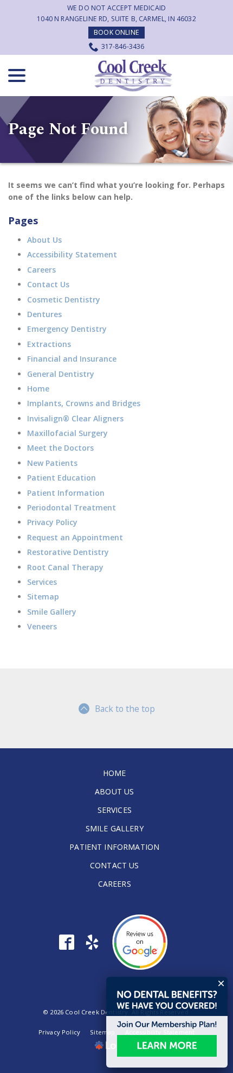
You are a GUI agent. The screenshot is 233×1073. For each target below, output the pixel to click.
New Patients (52, 463)
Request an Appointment (75, 537)
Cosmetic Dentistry (63, 299)
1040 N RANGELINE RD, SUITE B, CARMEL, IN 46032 (116, 18)
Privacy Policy (52, 522)
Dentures (44, 314)
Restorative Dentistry (68, 552)
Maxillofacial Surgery (67, 433)
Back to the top (125, 709)
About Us (44, 240)
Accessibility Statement (72, 254)
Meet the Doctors (60, 448)
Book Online (116, 32)
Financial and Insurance (71, 359)
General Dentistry (60, 374)
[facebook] (67, 942)
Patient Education (61, 477)
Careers (41, 269)
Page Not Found (68, 129)
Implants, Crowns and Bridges (83, 403)
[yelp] (92, 942)
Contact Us (48, 284)
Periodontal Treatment (71, 507)
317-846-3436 (123, 46)
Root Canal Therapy (65, 567)
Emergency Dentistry (67, 329)
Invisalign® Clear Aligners (75, 418)
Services (42, 582)
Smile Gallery (51, 612)
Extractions (49, 344)
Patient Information (66, 493)
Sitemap (43, 596)
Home (38, 388)
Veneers (42, 626)
